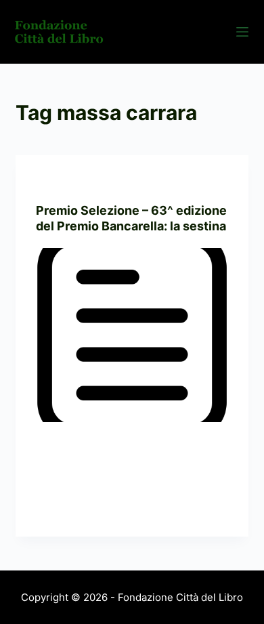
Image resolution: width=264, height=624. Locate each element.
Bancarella (63, 182)
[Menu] (242, 32)
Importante (123, 182)
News (166, 182)
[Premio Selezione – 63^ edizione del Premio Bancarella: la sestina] (132, 335)
